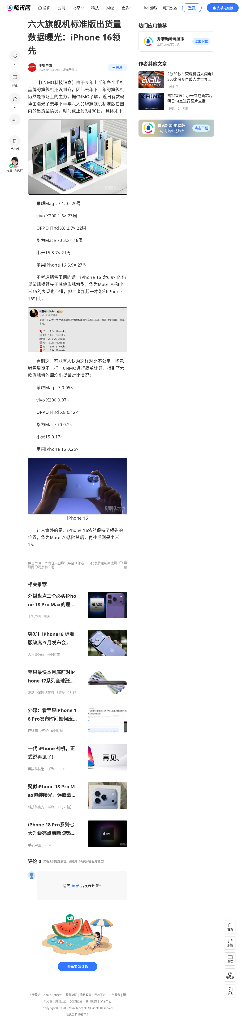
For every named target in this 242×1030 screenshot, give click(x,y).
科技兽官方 (36, 807)
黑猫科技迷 (36, 769)
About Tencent (52, 995)
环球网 (33, 730)
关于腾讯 (34, 995)
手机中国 (34, 616)
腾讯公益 (61, 1001)
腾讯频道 (91, 1001)
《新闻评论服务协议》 (92, 861)
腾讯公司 (71, 1015)
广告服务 (114, 995)
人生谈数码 (36, 654)
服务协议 (71, 995)
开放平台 (100, 995)
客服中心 (105, 1001)
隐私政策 (85, 995)
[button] (201, 41)
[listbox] (77, 714)
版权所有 (83, 1015)
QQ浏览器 (76, 1001)
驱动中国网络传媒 (41, 692)
